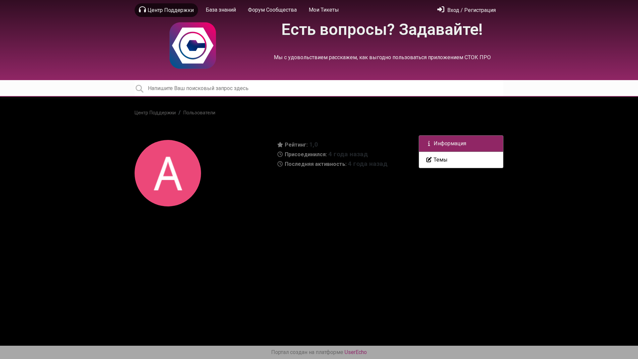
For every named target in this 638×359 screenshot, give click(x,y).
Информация (449, 143)
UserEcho (356, 352)
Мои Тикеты (324, 10)
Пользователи (199, 113)
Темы (440, 160)
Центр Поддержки (171, 10)
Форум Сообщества (272, 10)
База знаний (221, 10)
